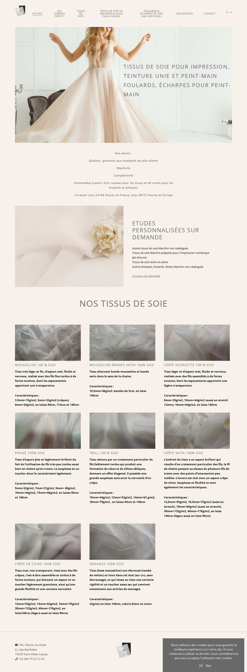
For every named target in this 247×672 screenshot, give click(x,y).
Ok (201, 665)
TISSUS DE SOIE (81, 13)
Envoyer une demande (146, 276)
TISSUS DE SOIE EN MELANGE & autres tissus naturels (111, 13)
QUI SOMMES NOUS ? (59, 13)
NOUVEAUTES (184, 13)
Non (208, 665)
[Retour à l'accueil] (20, 13)
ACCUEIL (37, 13)
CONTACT (210, 13)
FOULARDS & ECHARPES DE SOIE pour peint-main (151, 13)
